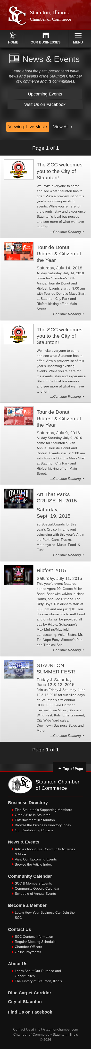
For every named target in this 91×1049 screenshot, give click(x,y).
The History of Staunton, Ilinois (38, 981)
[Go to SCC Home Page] (20, 792)
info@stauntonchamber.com (56, 1029)
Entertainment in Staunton (35, 820)
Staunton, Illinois (65, 1034)
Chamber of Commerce (31, 1034)
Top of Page (73, 769)
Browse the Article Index (33, 864)
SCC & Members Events (33, 883)
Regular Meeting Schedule (35, 942)
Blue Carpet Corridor (29, 992)
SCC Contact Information (34, 936)
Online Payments (28, 952)
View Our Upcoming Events (36, 859)
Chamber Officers (28, 947)
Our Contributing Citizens (34, 830)
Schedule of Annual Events (35, 893)
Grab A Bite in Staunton (32, 815)
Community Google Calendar (37, 888)
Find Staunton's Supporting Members (43, 810)
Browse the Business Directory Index (43, 825)
